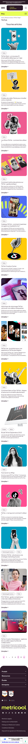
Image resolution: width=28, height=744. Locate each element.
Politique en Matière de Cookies (11, 725)
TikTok (15, 17)
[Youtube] (19, 713)
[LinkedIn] (22, 713)
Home (2, 17)
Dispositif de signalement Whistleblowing (13, 731)
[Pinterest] (25, 713)
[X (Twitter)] (12, 713)
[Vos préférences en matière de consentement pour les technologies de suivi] (25, 741)
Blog (2, 14)
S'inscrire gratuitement (13, 7)
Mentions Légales (7, 718)
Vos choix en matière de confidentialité (15, 739)
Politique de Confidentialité (9, 721)
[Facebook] (3, 713)
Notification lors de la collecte (10, 742)
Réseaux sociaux (9, 17)
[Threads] (15, 713)
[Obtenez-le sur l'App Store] (5, 700)
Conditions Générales (8, 728)
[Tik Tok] (9, 713)
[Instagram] (6, 713)
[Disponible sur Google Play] (13, 700)
